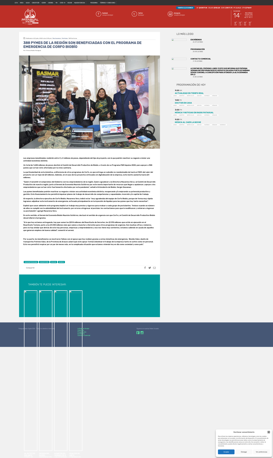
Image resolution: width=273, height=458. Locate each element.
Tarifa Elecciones (185, 8)
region (70, 3)
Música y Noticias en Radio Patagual (194, 112)
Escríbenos (81, 334)
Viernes (207, 95)
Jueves (199, 95)
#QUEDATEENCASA (79, 3)
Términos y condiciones (107, 3)
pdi (57, 3)
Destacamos (57, 38)
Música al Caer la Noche (188, 122)
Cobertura (81, 330)
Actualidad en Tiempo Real (189, 93)
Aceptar (226, 452)
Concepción (35, 3)
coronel (50, 3)
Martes (181, 95)
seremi (44, 3)
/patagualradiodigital (107, 14)
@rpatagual (141, 14)
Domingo (223, 124)
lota (16, 3)
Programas (94, 3)
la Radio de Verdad (83, 328)
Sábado (214, 95)
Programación (82, 332)
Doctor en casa (183, 103)
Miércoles (190, 95)
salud (28, 3)
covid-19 (62, 3)
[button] (269, 432)
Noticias (65, 38)
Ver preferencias (261, 452)
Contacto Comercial (84, 335)
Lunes (175, 95)
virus (22, 3)
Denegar (244, 452)
